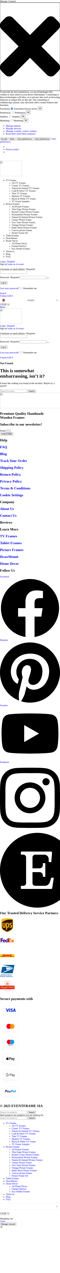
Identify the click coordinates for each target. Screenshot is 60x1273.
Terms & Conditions (15, 488)
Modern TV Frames (21, 196)
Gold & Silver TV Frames (24, 191)
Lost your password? (9, 288)
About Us (7, 509)
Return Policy (10, 474)
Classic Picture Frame (22, 220)
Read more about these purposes (21, 134)
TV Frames (8, 536)
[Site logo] (11, 175)
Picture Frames (11, 550)
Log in (3, 283)
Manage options (13, 126)
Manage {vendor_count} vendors (21, 131)
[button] (30, 47)
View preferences (24, 139)
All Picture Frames (20, 206)
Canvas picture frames (22, 230)
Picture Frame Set (20, 233)
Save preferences (42, 139)
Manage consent (8, 1224)
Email (3, 430)
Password (9, 277)
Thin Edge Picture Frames (24, 209)
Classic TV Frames (20, 185)
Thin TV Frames (19, 193)
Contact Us (8, 515)
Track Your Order (13, 461)
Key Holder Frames (21, 248)
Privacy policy (12, 149)
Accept (4, 139)
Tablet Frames (11, 543)
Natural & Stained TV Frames (25, 188)
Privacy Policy (11, 481)
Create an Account (15, 264)
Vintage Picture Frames (22, 225)
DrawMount (9, 557)
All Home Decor (19, 243)
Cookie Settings (11, 495)
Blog (3, 454)
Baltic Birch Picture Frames (24, 227)
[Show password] (48, 278)
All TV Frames (19, 183)
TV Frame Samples (21, 201)
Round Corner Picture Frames (25, 212)
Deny (12, 139)
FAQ (3, 447)
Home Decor (9, 564)
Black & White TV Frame (24, 199)
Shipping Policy (11, 468)
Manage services (13, 128)
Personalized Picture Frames (25, 214)
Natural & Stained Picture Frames (27, 217)
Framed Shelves (19, 246)
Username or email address (17, 269)
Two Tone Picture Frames (23, 222)
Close (2, 1221)
